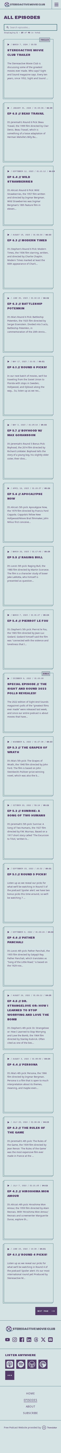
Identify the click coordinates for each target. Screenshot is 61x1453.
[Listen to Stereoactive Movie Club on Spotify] (20, 1364)
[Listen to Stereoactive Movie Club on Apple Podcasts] (9, 1364)
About (30, 1406)
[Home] (26, 4)
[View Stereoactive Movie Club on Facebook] (22, 1339)
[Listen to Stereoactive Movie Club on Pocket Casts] (42, 1364)
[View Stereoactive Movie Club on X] (43, 1339)
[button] (8, 44)
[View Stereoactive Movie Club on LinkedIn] (29, 1339)
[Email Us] (50, 1339)
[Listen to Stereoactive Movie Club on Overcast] (31, 1364)
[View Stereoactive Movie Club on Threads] (36, 1339)
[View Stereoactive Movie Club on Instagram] (14, 1339)
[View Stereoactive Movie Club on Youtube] (7, 1339)
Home (30, 1393)
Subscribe (30, 1413)
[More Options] (9, 1375)
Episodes (30, 1400)
